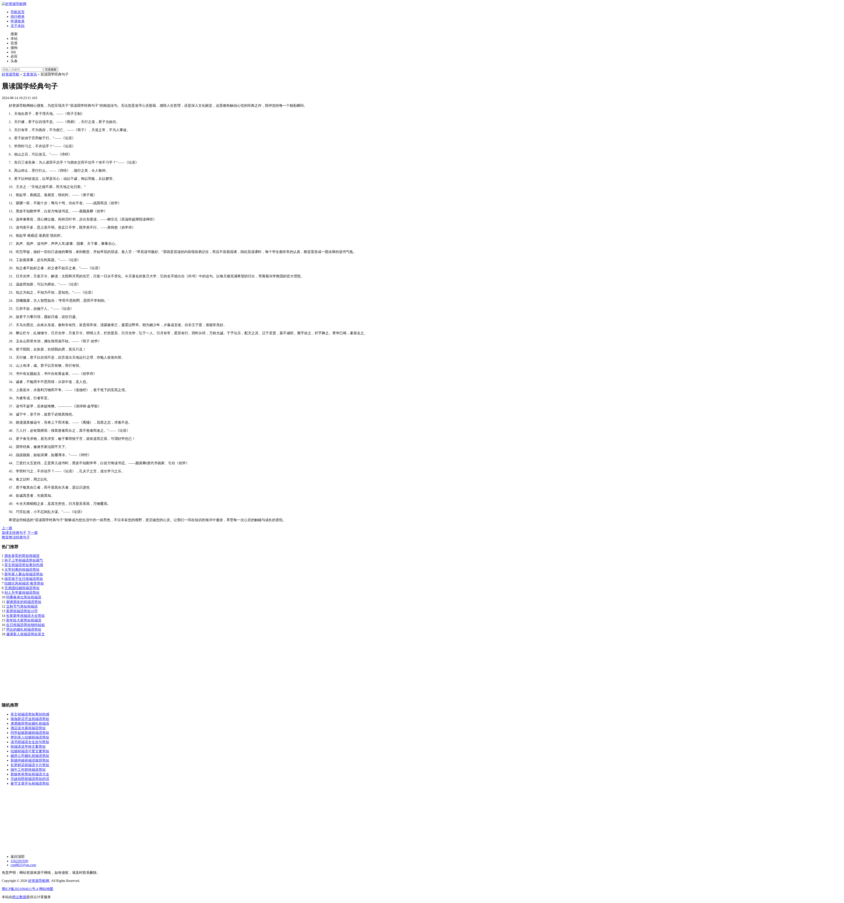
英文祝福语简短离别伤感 (23, 565)
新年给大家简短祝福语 (23, 620)
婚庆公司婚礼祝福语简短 (30, 756)
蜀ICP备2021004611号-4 (20, 889)
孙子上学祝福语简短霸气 (23, 560)
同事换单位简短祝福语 (23, 597)
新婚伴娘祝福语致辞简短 (30, 760)
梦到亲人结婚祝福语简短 (30, 737)
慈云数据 (19, 897)
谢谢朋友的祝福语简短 (23, 602)
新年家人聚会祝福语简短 (23, 574)
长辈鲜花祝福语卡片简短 (30, 765)
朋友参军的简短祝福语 (22, 556)
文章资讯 (30, 74)
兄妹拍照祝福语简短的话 (30, 779)
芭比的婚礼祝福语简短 (23, 629)
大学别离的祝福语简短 (22, 569)
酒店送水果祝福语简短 (28, 728)
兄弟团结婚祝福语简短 (22, 588)
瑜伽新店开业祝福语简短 (30, 719)
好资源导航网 (38, 881)
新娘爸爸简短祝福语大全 (30, 774)
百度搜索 (50, 69)
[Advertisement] (134, 667)
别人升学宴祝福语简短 (22, 592)
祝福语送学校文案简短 (28, 746)
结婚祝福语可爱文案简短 (30, 751)
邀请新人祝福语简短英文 (25, 634)
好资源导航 (10, 74)
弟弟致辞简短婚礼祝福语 (30, 723)
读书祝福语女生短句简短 (30, 742)
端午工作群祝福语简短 (28, 769)
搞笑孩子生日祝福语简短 (23, 579)
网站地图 (46, 889)
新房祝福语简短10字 (22, 611)
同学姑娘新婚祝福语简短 (30, 733)
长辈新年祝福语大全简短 (25, 616)
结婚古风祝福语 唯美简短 (24, 583)
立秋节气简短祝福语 (22, 606)
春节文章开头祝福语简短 (30, 783)
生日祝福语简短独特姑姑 (25, 625)
